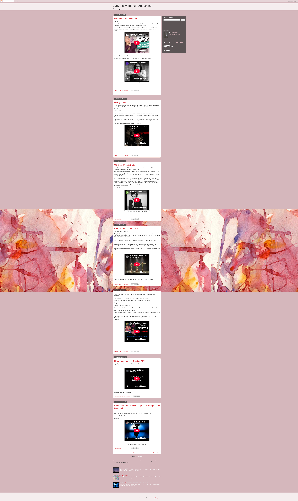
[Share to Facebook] (136, 90)
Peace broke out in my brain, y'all (128, 228)
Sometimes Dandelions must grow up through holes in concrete (133, 482)
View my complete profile (174, 34)
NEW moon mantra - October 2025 (129, 361)
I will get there (120, 102)
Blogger (156, 498)
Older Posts (156, 452)
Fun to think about (123, 468)
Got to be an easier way (124, 165)
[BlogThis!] (133, 90)
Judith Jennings (174, 32)
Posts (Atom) (140, 456)
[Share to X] (135, 90)
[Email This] (132, 90)
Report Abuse (179, 42)
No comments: (125, 90)
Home (133, 452)
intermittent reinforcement (125, 18)
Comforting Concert (123, 475)
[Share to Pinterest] (138, 90)
